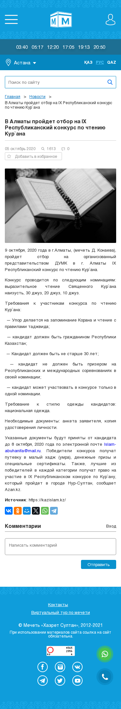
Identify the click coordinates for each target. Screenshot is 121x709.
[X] (36, 511)
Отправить (98, 564)
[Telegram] (54, 511)
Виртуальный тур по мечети (60, 612)
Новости (37, 96)
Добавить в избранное (36, 156)
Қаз (88, 62)
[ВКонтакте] (9, 511)
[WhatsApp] (45, 511)
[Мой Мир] (27, 511)
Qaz (111, 62)
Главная (12, 96)
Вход (111, 526)
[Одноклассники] (18, 511)
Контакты (58, 604)
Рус (100, 62)
